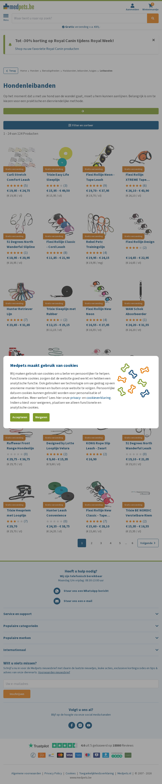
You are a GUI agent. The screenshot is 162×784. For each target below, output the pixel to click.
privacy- (76, 397)
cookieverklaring (98, 397)
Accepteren (19, 417)
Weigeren (41, 417)
